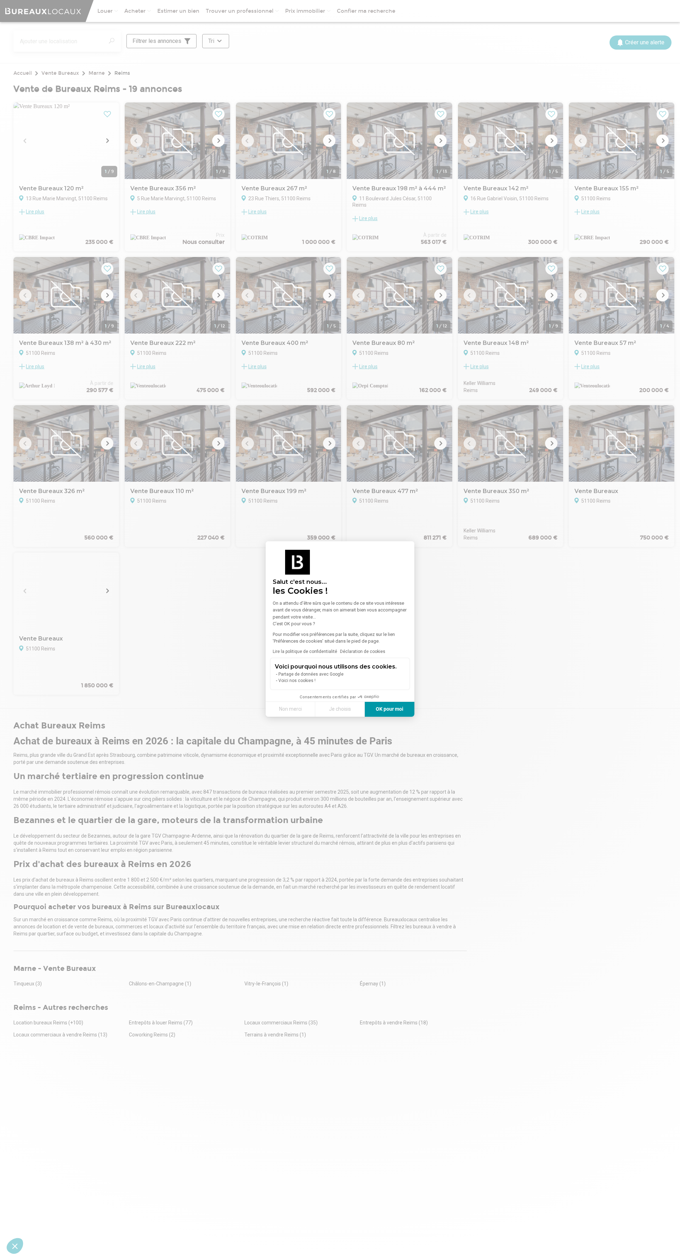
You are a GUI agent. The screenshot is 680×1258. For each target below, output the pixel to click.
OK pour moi (389, 709)
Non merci (290, 709)
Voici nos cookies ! (297, 680)
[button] (14, 1245)
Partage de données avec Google (311, 674)
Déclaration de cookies (362, 651)
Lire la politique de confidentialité (305, 651)
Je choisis (340, 709)
